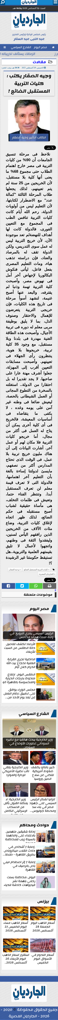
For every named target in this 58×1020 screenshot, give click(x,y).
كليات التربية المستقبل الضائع (36, 569)
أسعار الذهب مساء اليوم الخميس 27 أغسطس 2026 (16, 926)
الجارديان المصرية (46, 574)
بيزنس (43, 901)
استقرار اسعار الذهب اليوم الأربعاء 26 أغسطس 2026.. (15, 958)
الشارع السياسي (34, 714)
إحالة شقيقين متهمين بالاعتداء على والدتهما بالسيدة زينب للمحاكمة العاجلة (20, 836)
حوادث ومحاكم (34, 825)
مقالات (39, 62)
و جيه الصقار (14, 569)
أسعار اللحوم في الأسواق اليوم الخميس (43, 958)
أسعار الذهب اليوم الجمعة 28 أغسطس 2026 (43, 926)
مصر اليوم (39, 609)
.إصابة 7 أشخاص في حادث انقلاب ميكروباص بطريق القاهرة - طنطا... (19, 851)
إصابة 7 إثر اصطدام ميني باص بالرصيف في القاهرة (19, 866)
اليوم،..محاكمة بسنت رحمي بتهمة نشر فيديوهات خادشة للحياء (19, 881)
